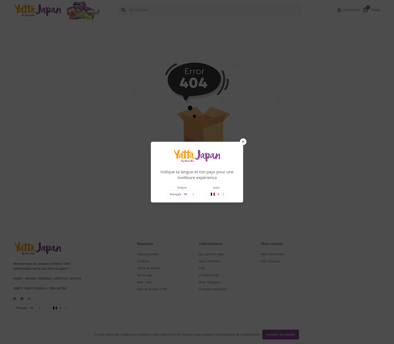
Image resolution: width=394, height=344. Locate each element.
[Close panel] (243, 141)
